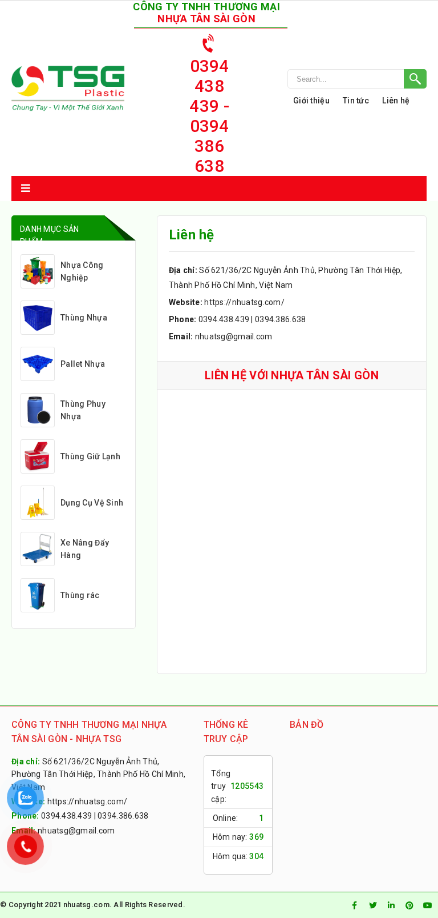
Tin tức (356, 100)
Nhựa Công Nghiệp (82, 271)
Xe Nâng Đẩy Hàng (84, 549)
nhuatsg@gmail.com (234, 336)
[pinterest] (409, 905)
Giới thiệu (311, 100)
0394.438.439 (223, 319)
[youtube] (427, 905)
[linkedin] (391, 905)
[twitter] (373, 905)
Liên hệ (395, 100)
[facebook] (354, 905)
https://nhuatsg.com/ (244, 302)
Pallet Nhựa (82, 363)
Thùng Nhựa (83, 317)
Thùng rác (80, 595)
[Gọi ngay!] (357, 79)
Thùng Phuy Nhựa (83, 410)
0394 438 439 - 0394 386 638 (209, 116)
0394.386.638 (280, 319)
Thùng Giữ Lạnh (90, 456)
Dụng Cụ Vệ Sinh (91, 502)
